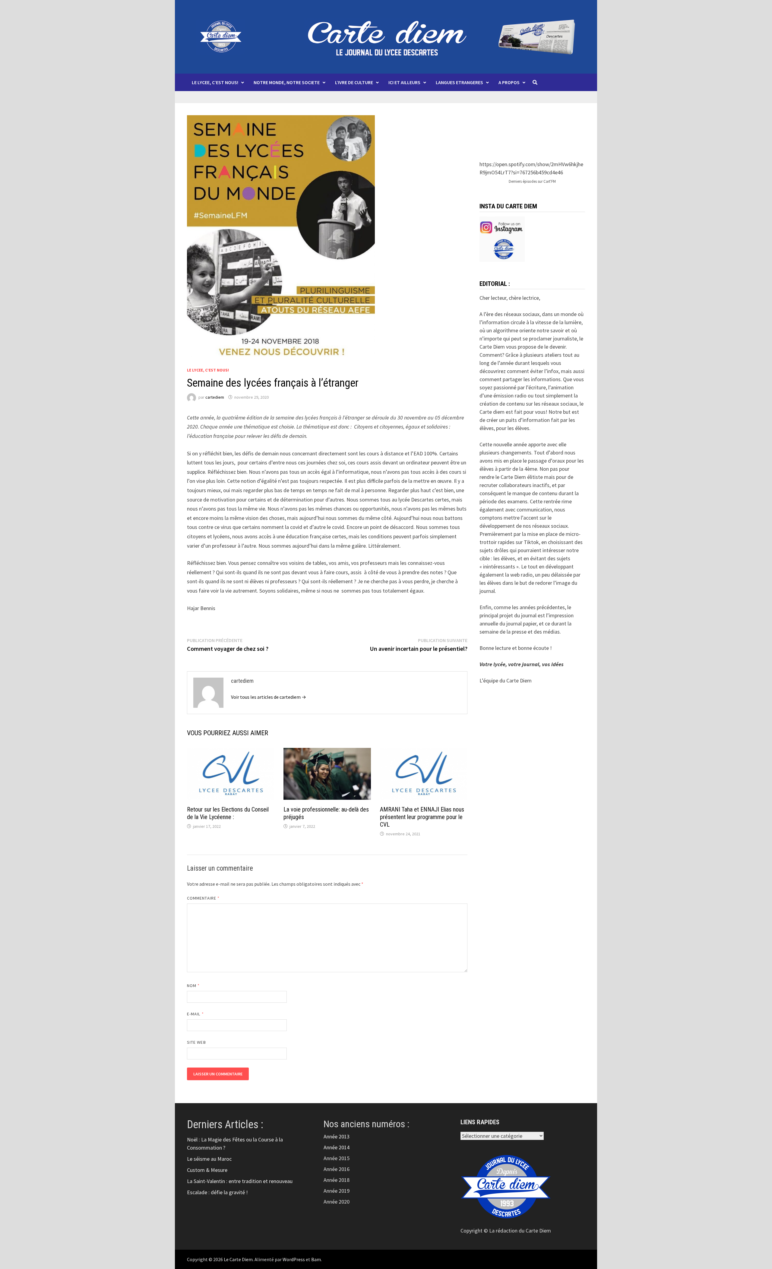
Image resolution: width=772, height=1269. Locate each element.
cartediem (214, 397)
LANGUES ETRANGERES (459, 82)
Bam (316, 1259)
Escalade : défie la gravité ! (217, 1192)
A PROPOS (509, 82)
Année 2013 (337, 1136)
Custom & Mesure (207, 1169)
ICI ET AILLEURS (404, 82)
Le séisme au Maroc (209, 1158)
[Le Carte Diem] (386, 36)
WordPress (294, 1259)
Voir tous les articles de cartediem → (268, 697)
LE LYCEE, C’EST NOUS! (215, 82)
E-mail (195, 1014)
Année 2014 (337, 1147)
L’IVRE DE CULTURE (354, 82)
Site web (196, 1042)
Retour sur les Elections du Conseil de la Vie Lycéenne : (228, 813)
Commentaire (203, 898)
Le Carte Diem (238, 1259)
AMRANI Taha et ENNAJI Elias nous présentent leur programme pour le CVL (422, 817)
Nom (193, 985)
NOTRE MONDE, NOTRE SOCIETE (287, 82)
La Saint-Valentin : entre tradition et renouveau (240, 1181)
